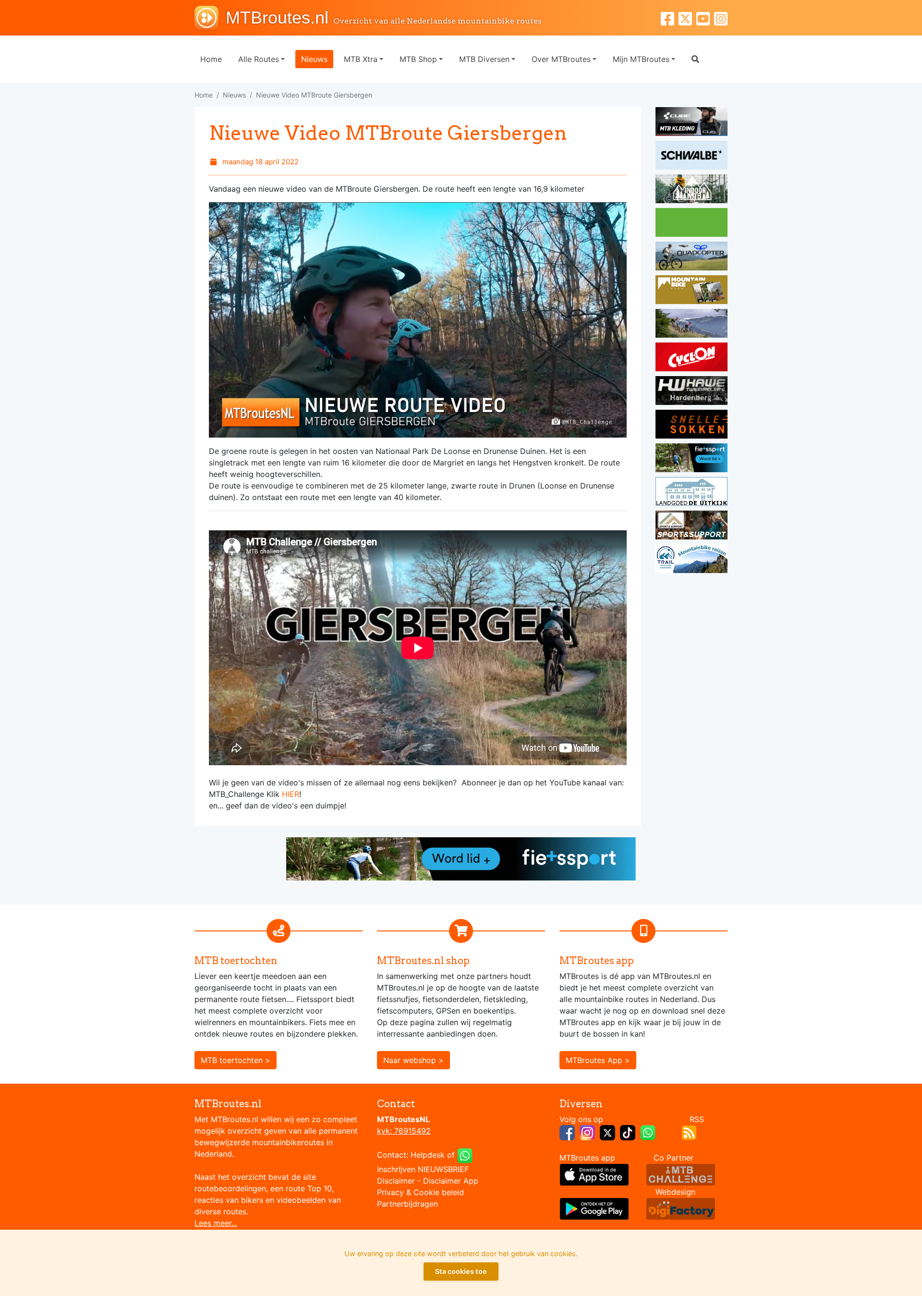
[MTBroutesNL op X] (607, 1132)
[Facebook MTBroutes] (670, 17)
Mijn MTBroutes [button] (641, 59)
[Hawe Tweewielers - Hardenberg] (691, 392)
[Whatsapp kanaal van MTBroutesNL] (647, 1132)
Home (211, 59)
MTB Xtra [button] (360, 59)
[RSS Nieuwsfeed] (689, 1132)
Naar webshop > (413, 1060)
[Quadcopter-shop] (691, 257)
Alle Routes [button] (258, 59)
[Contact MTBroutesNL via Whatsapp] (465, 1155)
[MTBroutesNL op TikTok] (627, 1132)
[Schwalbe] (691, 156)
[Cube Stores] (691, 123)
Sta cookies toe (461, 1271)
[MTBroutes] (210, 18)
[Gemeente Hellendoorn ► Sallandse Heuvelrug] (691, 224)
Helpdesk (428, 1155)
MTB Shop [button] (418, 59)
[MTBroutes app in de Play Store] (594, 1208)
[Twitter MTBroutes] (687, 17)
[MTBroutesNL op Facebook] (567, 1132)
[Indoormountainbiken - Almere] (691, 190)
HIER (290, 794)
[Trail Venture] (691, 560)
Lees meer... (215, 1223)
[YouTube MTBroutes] (705, 17)
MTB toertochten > (235, 1060)
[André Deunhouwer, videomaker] (681, 1174)
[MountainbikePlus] (691, 291)
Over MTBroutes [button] (561, 59)
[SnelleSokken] (691, 425)
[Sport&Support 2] (691, 526)
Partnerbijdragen (407, 1204)
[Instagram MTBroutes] (721, 17)
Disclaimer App (450, 1181)
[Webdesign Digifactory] (681, 1208)
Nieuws (314, 59)
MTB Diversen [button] (484, 59)
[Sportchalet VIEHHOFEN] (691, 325)
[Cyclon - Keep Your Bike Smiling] (691, 358)
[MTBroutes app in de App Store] (594, 1174)
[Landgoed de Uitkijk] (691, 493)
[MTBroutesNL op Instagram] (587, 1132)
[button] (695, 59)
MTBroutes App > (598, 1060)
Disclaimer (396, 1181)
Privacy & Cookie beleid (420, 1192)
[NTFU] (691, 459)
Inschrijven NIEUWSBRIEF (423, 1169)
